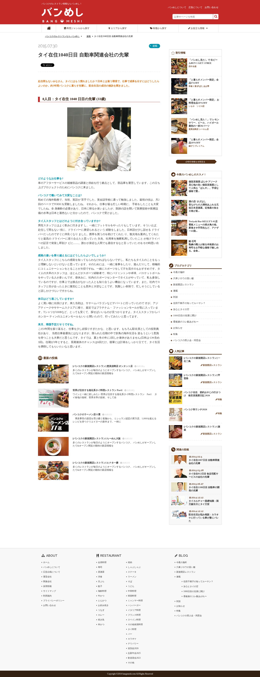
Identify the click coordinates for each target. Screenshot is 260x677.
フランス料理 (134, 615)
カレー (101, 615)
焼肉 (130, 562)
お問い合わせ (211, 7)
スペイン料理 (134, 619)
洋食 (100, 576)
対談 (175, 297)
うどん (131, 586)
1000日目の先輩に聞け (185, 315)
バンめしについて (177, 7)
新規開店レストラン (183, 284)
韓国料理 (132, 596)
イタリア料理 (134, 610)
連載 (88, 36)
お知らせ (177, 328)
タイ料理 (132, 629)
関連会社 (47, 581)
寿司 (100, 567)
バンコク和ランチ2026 (195, 409)
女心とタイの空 (181, 309)
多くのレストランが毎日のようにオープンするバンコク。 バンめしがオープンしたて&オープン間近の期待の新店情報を (114, 370)
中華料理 (132, 591)
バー (130, 634)
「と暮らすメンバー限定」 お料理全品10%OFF (204, 102)
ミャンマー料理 (135, 600)
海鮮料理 (102, 591)
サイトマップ (49, 591)
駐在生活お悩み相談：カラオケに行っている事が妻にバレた (204, 517)
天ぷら (101, 581)
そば (130, 581)
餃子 (100, 586)
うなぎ (101, 610)
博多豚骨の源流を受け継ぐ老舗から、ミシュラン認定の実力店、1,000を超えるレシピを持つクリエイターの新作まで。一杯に (114, 418)
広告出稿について (51, 572)
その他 (131, 662)
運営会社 (47, 576)
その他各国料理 (135, 624)
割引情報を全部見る (196, 162)
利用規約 (47, 596)
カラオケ (132, 639)
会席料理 (102, 562)
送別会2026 (133, 648)
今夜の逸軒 (179, 272)
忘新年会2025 (134, 653)
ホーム (46, 562)
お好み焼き (103, 605)
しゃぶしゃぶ (134, 567)
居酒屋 (101, 572)
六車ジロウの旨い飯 (183, 278)
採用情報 (47, 586)
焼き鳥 (101, 619)
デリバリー (133, 643)
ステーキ (132, 572)
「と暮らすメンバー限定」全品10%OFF (204, 142)
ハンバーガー (134, 605)
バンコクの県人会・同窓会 (187, 340)
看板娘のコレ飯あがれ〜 (185, 321)
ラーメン (132, 576)
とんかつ (102, 600)
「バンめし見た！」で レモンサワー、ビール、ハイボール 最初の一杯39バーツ (204, 124)
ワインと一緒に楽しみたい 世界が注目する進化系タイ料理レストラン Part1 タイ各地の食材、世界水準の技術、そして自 (115, 394)
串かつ (101, 624)
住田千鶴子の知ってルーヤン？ (189, 303)
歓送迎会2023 (134, 658)
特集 (175, 334)
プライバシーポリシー (53, 600)
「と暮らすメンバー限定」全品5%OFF (204, 82)
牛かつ (101, 596)
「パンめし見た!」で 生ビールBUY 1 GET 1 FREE (203, 63)
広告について (195, 7)
